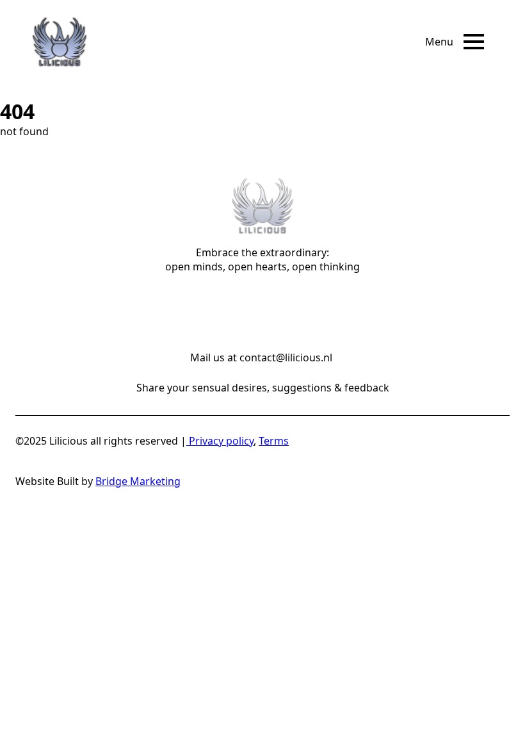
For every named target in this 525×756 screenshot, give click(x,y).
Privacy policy (220, 441)
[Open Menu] (474, 41)
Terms (274, 441)
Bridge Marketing (138, 481)
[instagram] (246, 307)
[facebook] (212, 307)
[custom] (279, 307)
